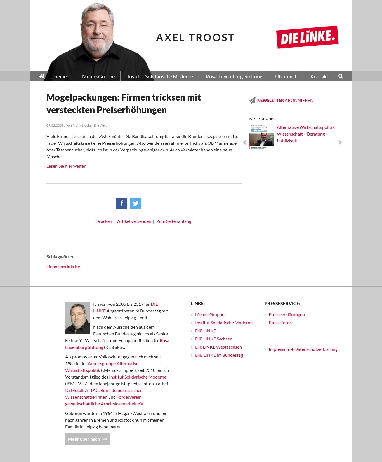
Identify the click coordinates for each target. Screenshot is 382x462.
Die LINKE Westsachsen (218, 346)
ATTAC (92, 390)
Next (340, 143)
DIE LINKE (205, 330)
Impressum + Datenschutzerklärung (303, 349)
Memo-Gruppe (209, 314)
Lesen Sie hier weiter (66, 166)
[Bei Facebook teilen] (121, 203)
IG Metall (74, 390)
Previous (244, 143)
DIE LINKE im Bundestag (219, 355)
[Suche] (341, 76)
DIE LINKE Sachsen (213, 338)
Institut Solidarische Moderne (137, 376)
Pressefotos (280, 322)
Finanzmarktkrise (63, 266)
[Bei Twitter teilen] (135, 203)
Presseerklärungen (287, 314)
